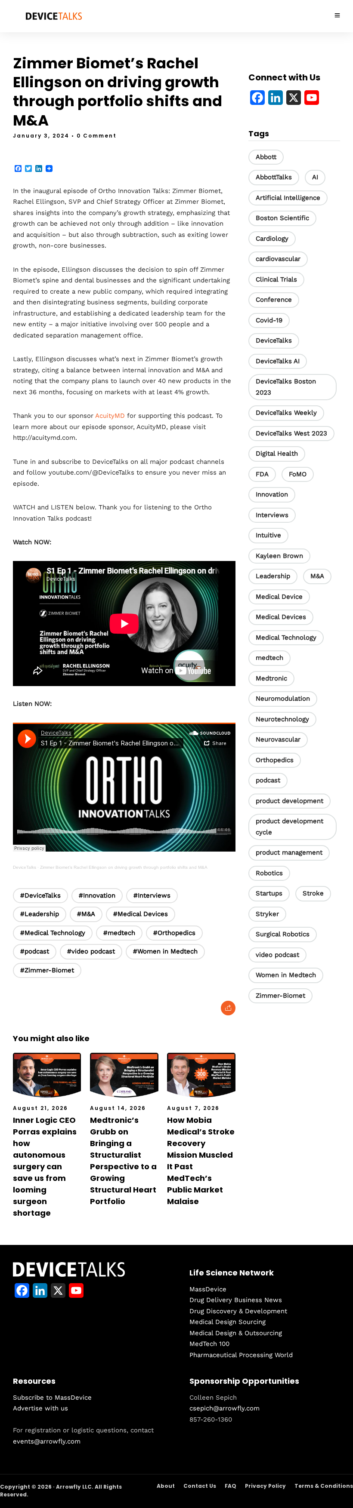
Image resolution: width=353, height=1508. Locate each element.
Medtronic (271, 678)
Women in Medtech (286, 975)
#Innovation (97, 895)
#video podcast (91, 951)
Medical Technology (286, 637)
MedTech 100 (209, 1344)
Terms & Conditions (323, 1486)
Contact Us (199, 1486)
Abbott (266, 157)
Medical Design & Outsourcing (235, 1333)
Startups (269, 893)
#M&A (86, 914)
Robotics (269, 873)
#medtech (119, 933)
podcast (268, 780)
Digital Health (277, 453)
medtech (269, 658)
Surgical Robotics (283, 934)
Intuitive (268, 535)
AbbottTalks (274, 177)
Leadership (273, 576)
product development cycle (289, 826)
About (166, 1486)
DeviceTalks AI (278, 361)
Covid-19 (269, 320)
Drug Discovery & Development (238, 1311)
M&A (317, 576)
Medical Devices (281, 617)
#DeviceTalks (40, 895)
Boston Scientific (282, 218)
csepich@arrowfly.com (224, 1408)
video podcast (277, 955)
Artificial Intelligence (288, 198)
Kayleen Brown (279, 556)
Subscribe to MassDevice (52, 1397)
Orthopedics (275, 760)
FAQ (230, 1486)
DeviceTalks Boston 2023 (286, 386)
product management (289, 852)
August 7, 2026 (193, 1108)
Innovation (272, 494)
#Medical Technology (52, 933)
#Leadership (39, 914)
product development (289, 801)
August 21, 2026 (40, 1108)
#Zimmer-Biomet (47, 970)
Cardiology (272, 238)
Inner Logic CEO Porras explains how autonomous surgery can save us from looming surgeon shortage (45, 1166)
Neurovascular (278, 739)
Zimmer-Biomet (280, 995)
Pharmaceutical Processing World (241, 1355)
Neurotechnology (282, 719)
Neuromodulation (283, 698)
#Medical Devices (140, 914)
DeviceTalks (24, 867)
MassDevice (207, 1289)
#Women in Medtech (165, 951)
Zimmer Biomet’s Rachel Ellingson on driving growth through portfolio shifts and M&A (123, 867)
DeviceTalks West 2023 (291, 433)
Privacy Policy (265, 1486)
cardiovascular (278, 259)
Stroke (313, 893)
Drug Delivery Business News (235, 1300)
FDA (262, 474)
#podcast (34, 951)
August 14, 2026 (118, 1108)
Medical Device (279, 597)
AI (315, 177)
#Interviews (151, 895)
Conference (274, 299)
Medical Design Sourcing (227, 1322)
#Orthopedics (174, 933)
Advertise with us (40, 1408)
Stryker (267, 914)
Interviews (272, 515)
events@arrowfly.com (47, 1441)
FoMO (298, 474)
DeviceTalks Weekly (286, 413)
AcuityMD (110, 416)
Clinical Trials (276, 279)
